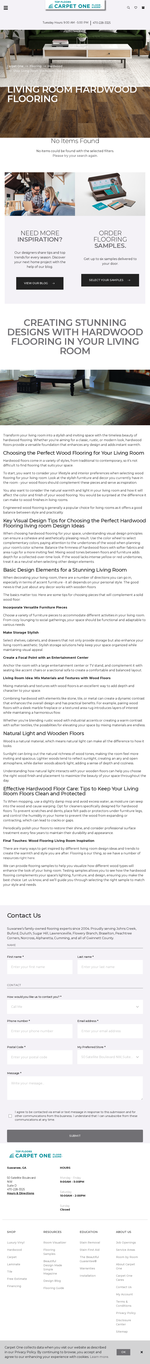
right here (27, 858)
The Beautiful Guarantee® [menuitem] (89, 1259)
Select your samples (106, 280)
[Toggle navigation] (5, 7)
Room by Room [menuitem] (127, 1257)
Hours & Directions (20, 1193)
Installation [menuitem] (88, 1275)
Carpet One (15, 66)
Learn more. (99, 1357)
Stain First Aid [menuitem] (89, 1250)
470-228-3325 (102, 23)
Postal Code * (16, 1047)
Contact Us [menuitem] (124, 1287)
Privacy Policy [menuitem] (126, 1313)
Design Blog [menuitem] (52, 1281)
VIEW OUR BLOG (36, 283)
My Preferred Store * (91, 1047)
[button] (128, 8)
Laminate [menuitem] (13, 1264)
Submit (75, 1136)
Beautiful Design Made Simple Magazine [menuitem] (52, 1267)
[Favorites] (135, 8)
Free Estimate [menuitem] (17, 1279)
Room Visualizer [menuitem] (54, 1242)
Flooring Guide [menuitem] (53, 1288)
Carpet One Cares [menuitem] (124, 1278)
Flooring (35, 66)
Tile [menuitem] (9, 1271)
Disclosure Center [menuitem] (123, 1322)
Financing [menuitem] (14, 1286)
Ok (123, 1352)
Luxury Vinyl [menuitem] (15, 1242)
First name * (15, 956)
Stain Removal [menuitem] (90, 1242)
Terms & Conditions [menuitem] (123, 1303)
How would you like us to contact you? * (34, 996)
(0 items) (143, 7)
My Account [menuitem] (124, 1294)
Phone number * (18, 1021)
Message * (14, 1073)
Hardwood (55, 66)
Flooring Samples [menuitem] (49, 1252)
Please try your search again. (75, 156)
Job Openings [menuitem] (126, 1242)
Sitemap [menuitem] (122, 1331)
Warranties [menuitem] (87, 1268)
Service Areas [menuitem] (125, 1250)
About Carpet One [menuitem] (125, 1266)
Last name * (85, 956)
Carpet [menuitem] (12, 1257)
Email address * (87, 1021)
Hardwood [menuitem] (14, 1250)
